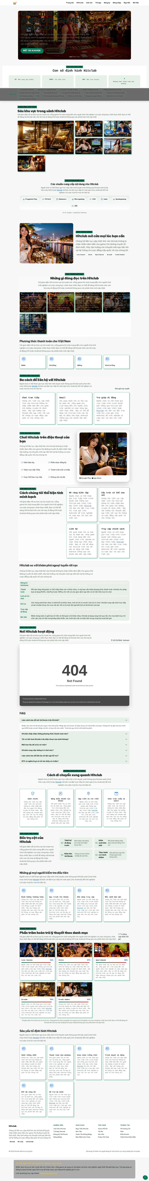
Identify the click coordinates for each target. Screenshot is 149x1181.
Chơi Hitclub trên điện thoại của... (71, 93)
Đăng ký (107, 3)
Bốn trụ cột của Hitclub (74, 96)
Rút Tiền (79, 1131)
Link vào (89, 3)
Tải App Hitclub (59, 1131)
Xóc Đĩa (101, 1134)
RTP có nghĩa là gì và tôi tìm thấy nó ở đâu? (40, 761)
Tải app (98, 3)
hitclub (59, 190)
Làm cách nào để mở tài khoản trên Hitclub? (40, 720)
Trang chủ (70, 3)
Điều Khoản (124, 1134)
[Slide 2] (74, 57)
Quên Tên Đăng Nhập (84, 1134)
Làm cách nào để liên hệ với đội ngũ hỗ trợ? (40, 756)
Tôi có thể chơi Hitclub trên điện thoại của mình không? (45, 739)
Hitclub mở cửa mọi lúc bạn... (90, 89)
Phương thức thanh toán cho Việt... (29, 93)
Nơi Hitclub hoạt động (25, 96)
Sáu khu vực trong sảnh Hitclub (46, 89)
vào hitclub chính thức (49, 1173)
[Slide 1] (70, 57)
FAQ (37, 96)
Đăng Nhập (57, 1137)
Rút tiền (136, 3)
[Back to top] (145, 1177)
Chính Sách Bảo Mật (128, 1137)
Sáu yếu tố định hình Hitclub (27, 99)
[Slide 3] (78, 57)
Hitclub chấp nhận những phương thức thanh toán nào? (45, 734)
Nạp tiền (127, 3)
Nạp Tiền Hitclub (82, 1129)
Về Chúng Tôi (125, 1129)
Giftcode (79, 3)
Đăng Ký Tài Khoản (60, 1134)
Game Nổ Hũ (102, 1129)
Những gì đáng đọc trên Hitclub (112, 89)
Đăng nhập (117, 3)
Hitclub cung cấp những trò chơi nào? (38, 750)
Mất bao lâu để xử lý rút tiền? (34, 745)
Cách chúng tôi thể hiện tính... (93, 93)
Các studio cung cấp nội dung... (69, 89)
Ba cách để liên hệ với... (50, 93)
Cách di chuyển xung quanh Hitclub (53, 96)
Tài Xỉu (100, 1131)
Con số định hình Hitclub (26, 89)
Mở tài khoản (32, 50)
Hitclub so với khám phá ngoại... (116, 93)
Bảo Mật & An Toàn (83, 1137)
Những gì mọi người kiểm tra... (93, 96)
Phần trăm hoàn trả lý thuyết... (114, 96)
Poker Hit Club (103, 1137)
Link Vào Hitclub (59, 1129)
